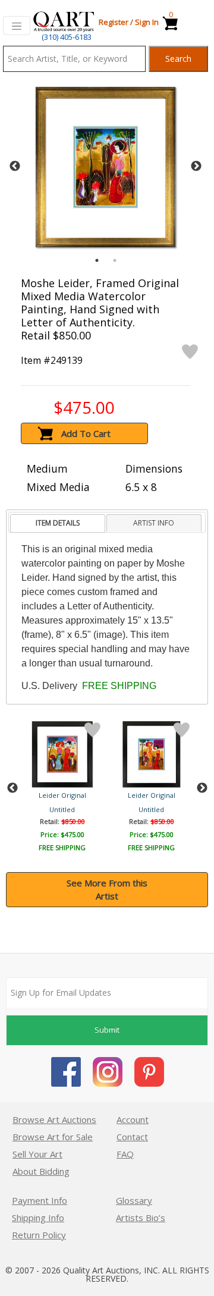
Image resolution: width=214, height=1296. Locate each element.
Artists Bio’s (140, 1217)
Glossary (134, 1200)
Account (133, 1119)
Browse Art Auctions (54, 1119)
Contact (132, 1137)
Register (113, 22)
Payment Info (39, 1200)
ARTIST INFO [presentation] (153, 523)
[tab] (57, 523)
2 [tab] (115, 260)
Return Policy (39, 1235)
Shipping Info (38, 1217)
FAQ (125, 1154)
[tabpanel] (105, 166)
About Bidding (41, 1171)
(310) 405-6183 (67, 37)
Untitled (62, 809)
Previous (15, 166)
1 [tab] (97, 260)
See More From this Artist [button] (107, 889)
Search (178, 58)
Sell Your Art (37, 1154)
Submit (107, 1029)
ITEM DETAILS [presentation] (58, 523)
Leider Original (62, 795)
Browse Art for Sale (52, 1137)
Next (196, 166)
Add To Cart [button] (86, 433)
